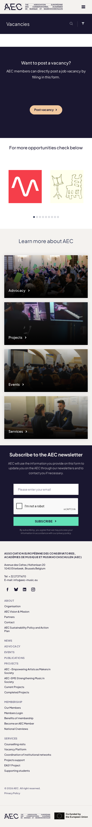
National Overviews (16, 728)
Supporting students (17, 770)
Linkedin (24, 589)
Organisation (12, 606)
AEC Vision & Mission (16, 611)
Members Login (13, 713)
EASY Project (12, 765)
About (9, 600)
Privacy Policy (12, 793)
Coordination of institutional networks (27, 754)
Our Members (12, 707)
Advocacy (17, 290)
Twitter (16, 589)
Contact (9, 622)
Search (72, 24)
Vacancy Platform (15, 749)
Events (14, 384)
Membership (13, 702)
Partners (9, 617)
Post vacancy (44, 109)
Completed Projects (16, 692)
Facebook (7, 589)
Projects (16, 337)
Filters (82, 24)
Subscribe (44, 521)
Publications (14, 658)
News (8, 640)
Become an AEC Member (19, 723)
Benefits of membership (18, 718)
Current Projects (14, 687)
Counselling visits (14, 744)
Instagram (33, 589)
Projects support (14, 760)
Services (16, 431)
